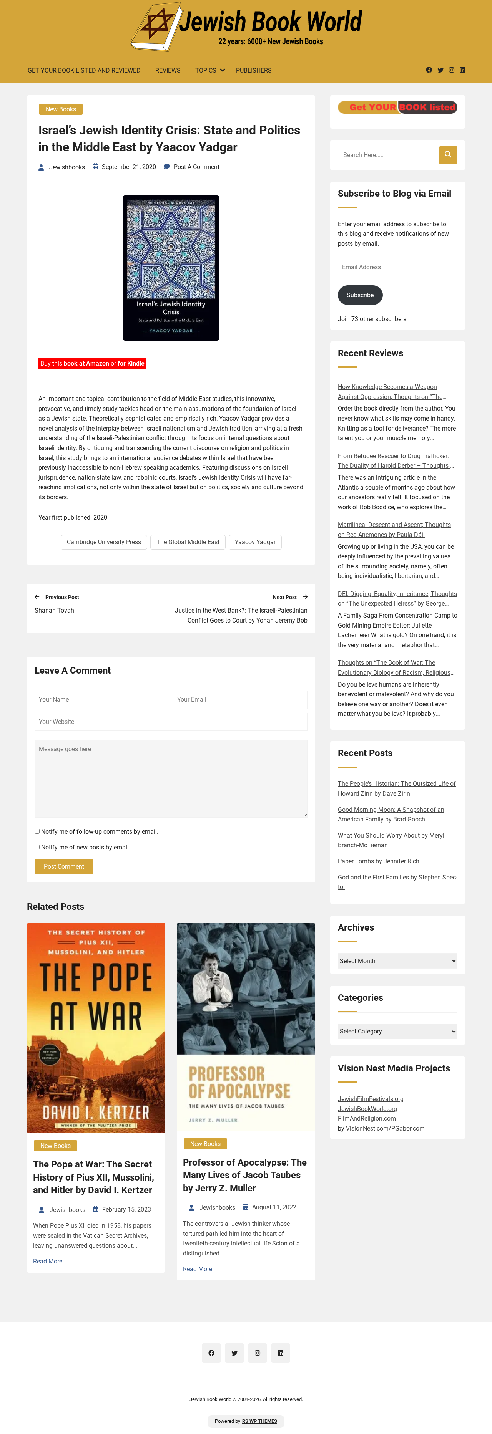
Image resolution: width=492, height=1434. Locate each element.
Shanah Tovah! (55, 610)
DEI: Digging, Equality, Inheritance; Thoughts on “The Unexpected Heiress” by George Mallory (397, 599)
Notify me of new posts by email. (85, 847)
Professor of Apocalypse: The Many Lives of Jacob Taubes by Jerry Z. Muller (245, 1175)
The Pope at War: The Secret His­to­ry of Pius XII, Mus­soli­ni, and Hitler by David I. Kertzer (93, 1177)
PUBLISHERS (254, 70)
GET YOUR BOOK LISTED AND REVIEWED (84, 70)
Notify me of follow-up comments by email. (99, 831)
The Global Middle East (187, 542)
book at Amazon (86, 363)
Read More (47, 1261)
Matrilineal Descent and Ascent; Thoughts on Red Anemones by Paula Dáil (394, 529)
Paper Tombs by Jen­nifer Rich (378, 861)
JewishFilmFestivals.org (371, 1099)
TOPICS (205, 70)
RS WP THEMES (259, 1421)
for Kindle (131, 363)
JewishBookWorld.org (367, 1109)
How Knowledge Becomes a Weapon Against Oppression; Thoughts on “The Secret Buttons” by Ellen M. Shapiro (390, 392)
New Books (61, 109)
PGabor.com (408, 1128)
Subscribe (360, 295)
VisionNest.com (367, 1128)
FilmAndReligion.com (367, 1118)
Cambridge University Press (104, 542)
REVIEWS (168, 70)
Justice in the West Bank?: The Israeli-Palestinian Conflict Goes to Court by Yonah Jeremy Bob (241, 615)
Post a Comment (196, 167)
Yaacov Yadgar (255, 542)
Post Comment (64, 866)
